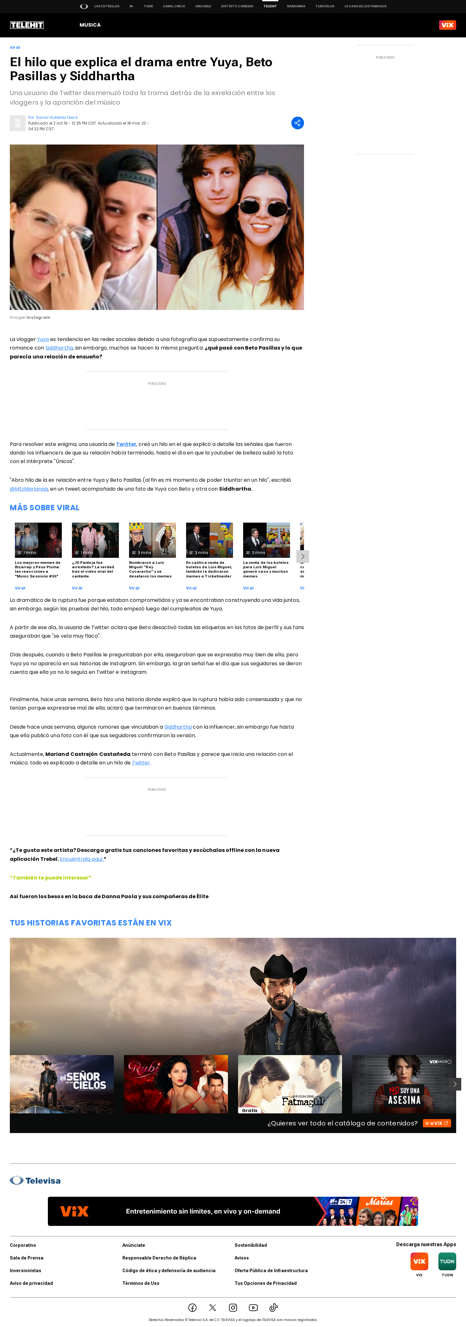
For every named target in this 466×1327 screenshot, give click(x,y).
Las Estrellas (107, 6)
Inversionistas (25, 1270)
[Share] (297, 123)
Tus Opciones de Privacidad (266, 1283)
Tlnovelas (324, 6)
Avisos (242, 1257)
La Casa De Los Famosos (366, 6)
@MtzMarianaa (29, 489)
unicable (203, 6)
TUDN (148, 6)
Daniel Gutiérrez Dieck (56, 117)
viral (15, 47)
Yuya (43, 339)
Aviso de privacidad (31, 1283)
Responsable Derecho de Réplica (159, 1257)
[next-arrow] (302, 556)
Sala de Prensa (26, 1257)
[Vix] (447, 25)
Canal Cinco (174, 6)
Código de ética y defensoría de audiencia (169, 1270)
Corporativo (23, 1245)
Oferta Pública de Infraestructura (271, 1270)
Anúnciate (133, 1245)
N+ (131, 6)
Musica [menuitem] (90, 25)
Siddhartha (59, 347)
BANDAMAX (296, 6)
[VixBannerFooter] (233, 1211)
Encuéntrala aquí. (82, 859)
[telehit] (27, 25)
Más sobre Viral (45, 507)
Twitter (141, 762)
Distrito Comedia (237, 6)
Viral (20, 588)
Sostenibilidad (251, 1245)
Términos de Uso (140, 1283)
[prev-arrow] (6, 1084)
